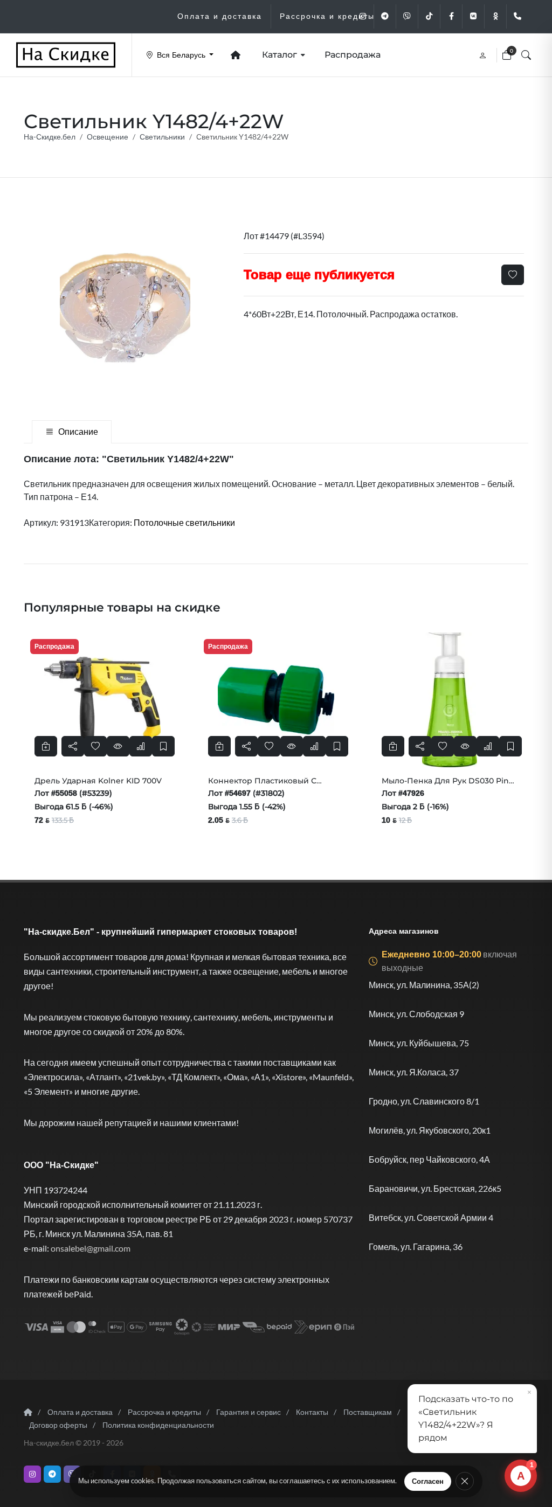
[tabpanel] (276, 490)
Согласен (428, 1481)
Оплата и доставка (80, 1411)
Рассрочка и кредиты (164, 1411)
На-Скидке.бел (49, 136)
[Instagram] (363, 16)
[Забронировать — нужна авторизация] (163, 746)
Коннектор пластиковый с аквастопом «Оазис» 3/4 (262, 785)
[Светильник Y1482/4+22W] (125, 307)
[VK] (473, 16)
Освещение (107, 136)
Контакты (312, 1411)
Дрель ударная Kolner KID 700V (98, 781)
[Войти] (483, 55)
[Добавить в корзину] (45, 746)
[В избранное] (512, 275)
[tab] (72, 431)
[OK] (495, 16)
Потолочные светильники (184, 522)
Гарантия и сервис (248, 1411)
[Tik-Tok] (429, 16)
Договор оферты (58, 1424)
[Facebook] (451, 16)
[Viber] (407, 16)
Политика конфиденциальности (158, 1424)
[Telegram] (385, 16)
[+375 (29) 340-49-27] (517, 16)
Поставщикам (367, 1411)
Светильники (162, 136)
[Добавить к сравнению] (140, 746)
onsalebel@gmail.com (90, 1248)
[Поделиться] (72, 746)
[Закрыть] (465, 1481)
